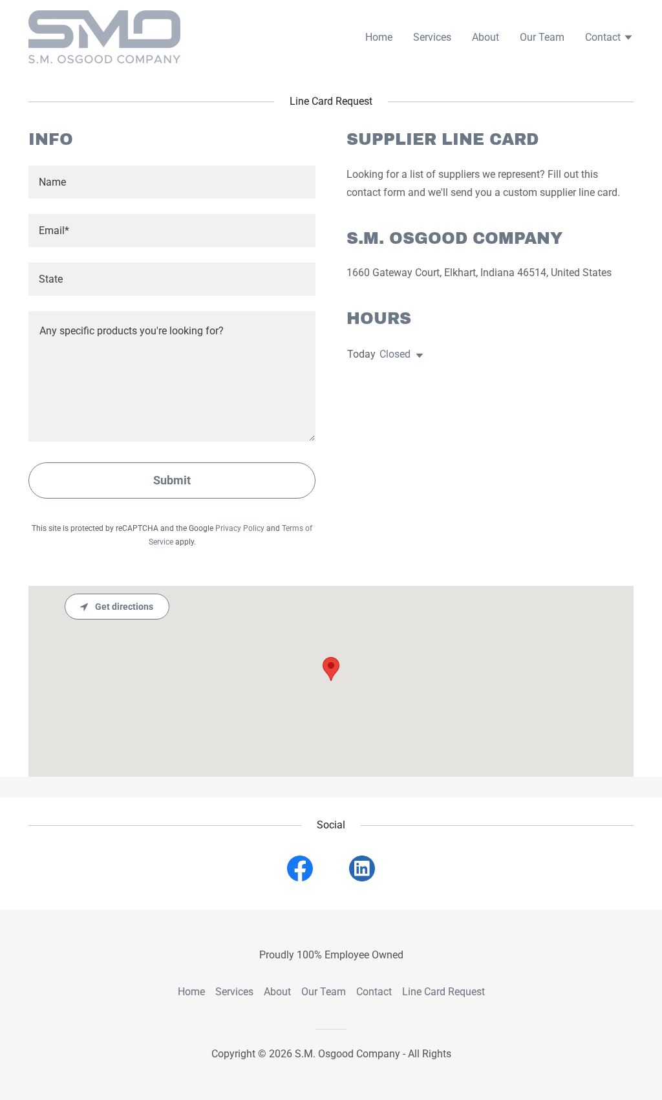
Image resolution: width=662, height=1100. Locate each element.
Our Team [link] (542, 37)
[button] (609, 39)
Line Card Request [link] (443, 992)
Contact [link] (374, 992)
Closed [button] (395, 354)
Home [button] (191, 992)
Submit (172, 480)
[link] (104, 36)
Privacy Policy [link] (239, 528)
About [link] (485, 37)
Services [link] (432, 37)
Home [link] (378, 37)
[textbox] (171, 182)
